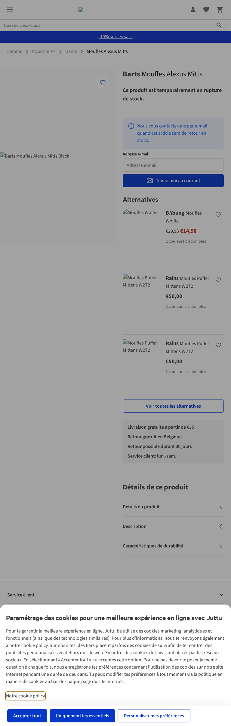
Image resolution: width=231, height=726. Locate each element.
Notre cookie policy (25, 696)
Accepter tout (27, 715)
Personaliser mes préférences (154, 715)
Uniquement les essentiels (82, 715)
